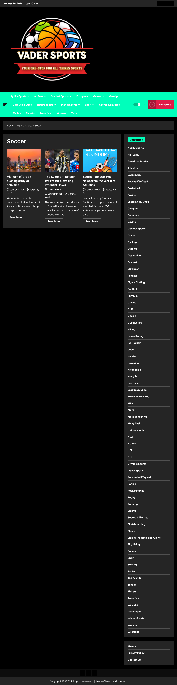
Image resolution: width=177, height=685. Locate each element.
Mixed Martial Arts (138, 396)
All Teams (40, 96)
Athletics (133, 168)
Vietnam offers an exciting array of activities (19, 181)
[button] (5, 104)
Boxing (132, 194)
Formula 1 (133, 295)
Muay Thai (134, 423)
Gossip (113, 96)
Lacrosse (133, 383)
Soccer (132, 551)
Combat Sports (60, 96)
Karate (132, 356)
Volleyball (133, 604)
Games (97, 96)
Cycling (132, 242)
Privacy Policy (136, 652)
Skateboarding (136, 524)
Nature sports (45, 104)
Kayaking (133, 362)
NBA (130, 436)
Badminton (134, 174)
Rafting (132, 483)
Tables (17, 113)
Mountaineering (137, 416)
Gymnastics (135, 322)
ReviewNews (103, 681)
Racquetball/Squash (140, 477)
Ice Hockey (134, 342)
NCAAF (132, 443)
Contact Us (134, 659)
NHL (130, 457)
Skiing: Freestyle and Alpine (144, 537)
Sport (88, 104)
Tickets (30, 113)
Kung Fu (133, 376)
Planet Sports (69, 104)
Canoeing (133, 215)
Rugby (131, 497)
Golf (130, 309)
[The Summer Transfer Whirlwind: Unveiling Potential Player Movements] (62, 160)
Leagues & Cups (22, 104)
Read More (17, 217)
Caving (132, 221)
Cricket (132, 235)
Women (61, 113)
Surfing (132, 564)
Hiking (131, 329)
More (74, 113)
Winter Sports (136, 618)
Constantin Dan (17, 189)
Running (133, 504)
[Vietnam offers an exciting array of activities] (24, 160)
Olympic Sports (137, 463)
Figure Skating (136, 282)
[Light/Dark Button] (136, 104)
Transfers (45, 113)
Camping (133, 208)
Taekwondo (135, 577)
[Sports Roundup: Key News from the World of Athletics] (100, 160)
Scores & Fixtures (109, 104)
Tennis (132, 584)
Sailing (132, 510)
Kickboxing (134, 369)
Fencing (132, 275)
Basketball (134, 188)
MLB (130, 403)
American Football (138, 161)
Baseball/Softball (138, 181)
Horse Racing (135, 336)
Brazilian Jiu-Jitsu (138, 201)
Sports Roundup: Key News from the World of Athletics (99, 181)
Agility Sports (18, 96)
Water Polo (134, 611)
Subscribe (165, 104)
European (82, 96)
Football (132, 289)
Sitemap (132, 646)
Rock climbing (136, 490)
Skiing (131, 530)
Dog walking (135, 255)
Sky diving (134, 544)
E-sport (132, 262)
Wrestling (133, 631)
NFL (130, 450)
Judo (131, 349)
